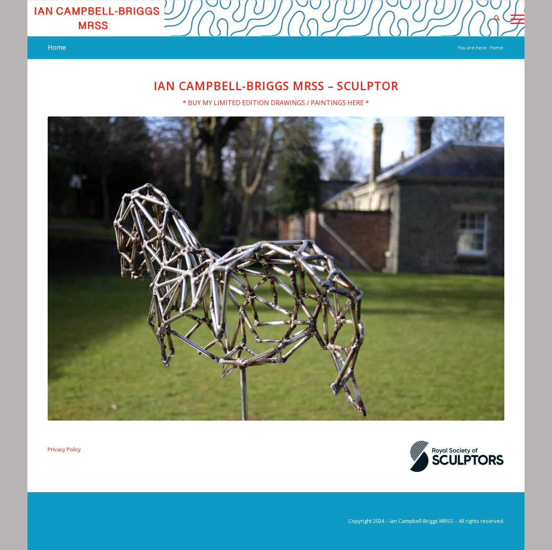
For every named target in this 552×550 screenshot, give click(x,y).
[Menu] (515, 18)
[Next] (486, 268)
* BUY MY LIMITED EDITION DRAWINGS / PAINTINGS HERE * (276, 102)
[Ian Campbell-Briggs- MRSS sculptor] (95, 18)
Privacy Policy (64, 449)
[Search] (497, 18)
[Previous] (66, 268)
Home (57, 47)
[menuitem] (497, 18)
